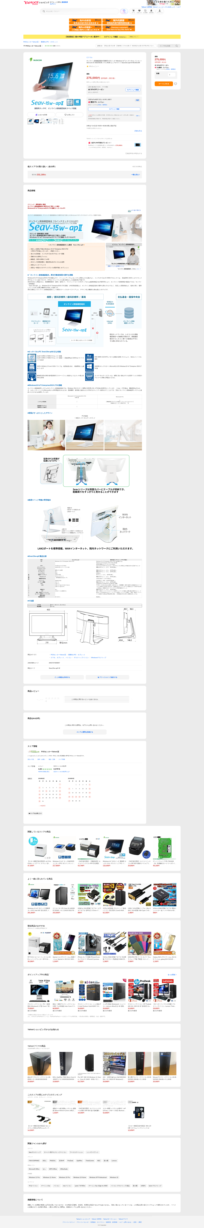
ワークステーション (76, 1152)
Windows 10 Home (79, 1177)
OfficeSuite (64, 1169)
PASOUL (53, 1160)
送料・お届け (41, 759)
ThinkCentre (90, 1160)
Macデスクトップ (35, 1152)
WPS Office (53, 1169)
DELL (44, 1160)
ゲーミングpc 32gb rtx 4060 (98, 1186)
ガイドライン (101, 1222)
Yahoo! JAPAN (147, 7)
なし (44, 1169)
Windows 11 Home (49, 1177)
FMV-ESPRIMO (34, 1160)
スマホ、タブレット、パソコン (61, 657)
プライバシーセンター (82, 1222)
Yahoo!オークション (110, 1219)
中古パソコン (33, 1186)
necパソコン (67, 1186)
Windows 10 (114, 1177)
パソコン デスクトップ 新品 (120, 1186)
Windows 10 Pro (64, 1177)
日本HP (61, 1160)
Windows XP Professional (98, 1177)
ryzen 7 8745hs (80, 1186)
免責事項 (108, 1222)
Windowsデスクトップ (98, 657)
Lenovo (114, 1160)
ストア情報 (62, 759)
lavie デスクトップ (155, 1186)
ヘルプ (178, 7)
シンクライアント (92, 1152)
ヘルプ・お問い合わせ (125, 1222)
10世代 (143, 1186)
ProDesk (70, 1160)
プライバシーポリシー (68, 1222)
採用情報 (114, 1222)
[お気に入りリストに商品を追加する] (175, 83)
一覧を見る (135, 174)
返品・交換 (52, 759)
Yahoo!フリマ (123, 1219)
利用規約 (93, 1222)
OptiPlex (79, 1160)
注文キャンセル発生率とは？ (62, 771)
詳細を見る (138, 131)
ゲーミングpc (45, 1186)
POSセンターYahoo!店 (31, 42)
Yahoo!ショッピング (83, 1219)
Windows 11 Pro (34, 1177)
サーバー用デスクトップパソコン (55, 1152)
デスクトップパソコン (81, 657)
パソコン (57, 1186)
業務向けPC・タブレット (49, 42)
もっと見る (171, 974)
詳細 (137, 115)
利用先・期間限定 (102, 104)
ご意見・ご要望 (137, 1222)
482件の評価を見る (43, 771)
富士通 (106, 1160)
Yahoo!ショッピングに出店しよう (164, 7)
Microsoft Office (34, 1169)
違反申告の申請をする (134, 153)
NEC (98, 1160)
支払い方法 (31, 759)
